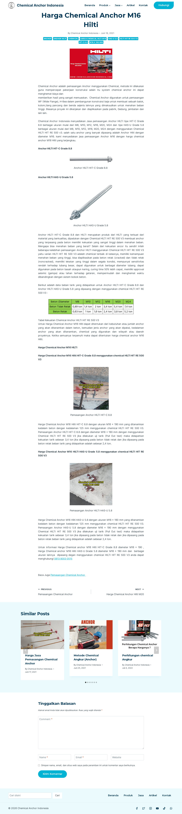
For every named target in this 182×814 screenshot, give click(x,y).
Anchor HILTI (60, 39)
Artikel (131, 5)
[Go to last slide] (25, 650)
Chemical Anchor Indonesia (84, 33)
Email (80, 757)
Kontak (143, 5)
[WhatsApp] (171, 808)
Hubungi (163, 5)
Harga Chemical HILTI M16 (93, 39)
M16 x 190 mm (96, 42)
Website (116, 757)
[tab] (85, 682)
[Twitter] (143, 808)
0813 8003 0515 (63, 558)
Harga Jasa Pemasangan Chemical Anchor (41, 659)
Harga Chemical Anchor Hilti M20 (125, 592)
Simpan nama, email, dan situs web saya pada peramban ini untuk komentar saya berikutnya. (88, 765)
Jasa (141, 795)
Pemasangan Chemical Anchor (68, 575)
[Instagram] (150, 808)
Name (43, 757)
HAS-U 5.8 (113, 39)
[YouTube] (157, 808)
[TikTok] (164, 808)
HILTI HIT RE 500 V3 (129, 39)
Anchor (47, 39)
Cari (57, 795)
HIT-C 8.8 (83, 42)
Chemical (73, 39)
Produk (128, 795)
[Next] (156, 650)
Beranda (89, 5)
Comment (45, 719)
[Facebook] (136, 808)
